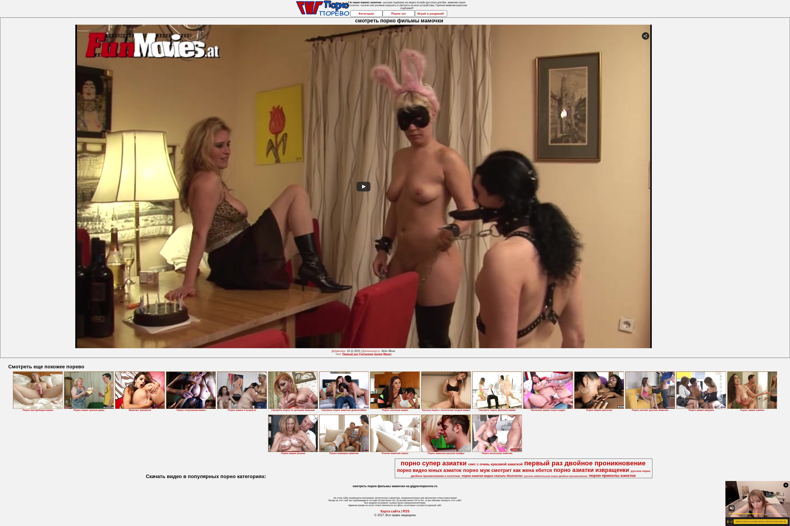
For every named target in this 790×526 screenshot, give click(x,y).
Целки (378, 354)
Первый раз (350, 354)
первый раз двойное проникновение (585, 463)
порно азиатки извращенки (591, 470)
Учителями (366, 354)
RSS (406, 511)
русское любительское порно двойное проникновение (555, 476)
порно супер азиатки (434, 463)
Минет (387, 354)
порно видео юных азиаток (429, 470)
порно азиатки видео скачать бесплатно (492, 475)
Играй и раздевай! (430, 13)
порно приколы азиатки (612, 475)
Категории (366, 13)
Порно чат (398, 13)
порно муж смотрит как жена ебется (507, 470)
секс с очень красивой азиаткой (495, 464)
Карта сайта (390, 511)
